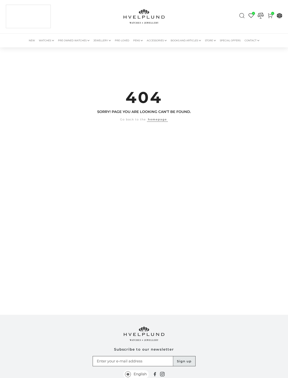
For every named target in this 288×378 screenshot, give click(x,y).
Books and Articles (184, 40)
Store (209, 40)
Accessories (155, 40)
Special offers (230, 40)
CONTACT (250, 40)
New (32, 40)
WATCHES (45, 40)
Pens (136, 40)
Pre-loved (122, 40)
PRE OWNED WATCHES (72, 40)
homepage (157, 119)
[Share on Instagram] (162, 374)
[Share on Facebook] (155, 374)
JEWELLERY (100, 40)
